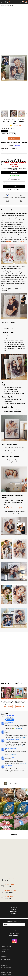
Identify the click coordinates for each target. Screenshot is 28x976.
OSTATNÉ (7, 5)
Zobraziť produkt (7, 706)
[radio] (4, 131)
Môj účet (3, 951)
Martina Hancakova (10, 731)
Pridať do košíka (14, 172)
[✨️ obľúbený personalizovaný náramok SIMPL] (7, 823)
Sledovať (14, 186)
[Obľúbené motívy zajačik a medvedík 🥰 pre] (7, 795)
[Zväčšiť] (3, 78)
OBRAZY (12, 5)
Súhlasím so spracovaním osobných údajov (11, 930)
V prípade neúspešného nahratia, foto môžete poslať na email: (16, 145)
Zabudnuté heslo (4, 953)
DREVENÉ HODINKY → (14, 905)
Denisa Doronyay (9, 757)
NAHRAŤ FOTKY (15, 138)
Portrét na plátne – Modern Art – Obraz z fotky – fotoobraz (7, 702)
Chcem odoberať (14, 928)
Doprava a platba (4, 965)
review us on (9, 719)
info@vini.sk (21, 241)
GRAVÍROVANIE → (14, 911)
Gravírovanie (3, 963)
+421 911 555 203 (14, 933)
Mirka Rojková (9, 722)
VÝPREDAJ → (14, 916)
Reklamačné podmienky (6, 972)
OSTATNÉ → (14, 913)
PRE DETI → (14, 909)
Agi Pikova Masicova (10, 748)
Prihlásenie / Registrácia (6, 949)
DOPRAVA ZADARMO (11, 879)
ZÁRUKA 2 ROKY (9, 885)
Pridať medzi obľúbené (15, 189)
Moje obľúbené (4, 956)
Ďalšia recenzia (14, 774)
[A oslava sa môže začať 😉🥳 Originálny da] (7, 809)
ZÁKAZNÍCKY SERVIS (11, 891)
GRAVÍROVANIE (9, 896)
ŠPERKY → (14, 907)
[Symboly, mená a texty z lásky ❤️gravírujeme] (21, 823)
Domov (2, 5)
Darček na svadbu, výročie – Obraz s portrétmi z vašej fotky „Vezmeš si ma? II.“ (20, 702)
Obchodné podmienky (5, 969)
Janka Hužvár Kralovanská (12, 739)
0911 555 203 (9, 241)
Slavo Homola (8, 765)
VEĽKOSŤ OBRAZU (5, 128)
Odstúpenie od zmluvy (6, 974)
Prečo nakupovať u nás (6, 967)
